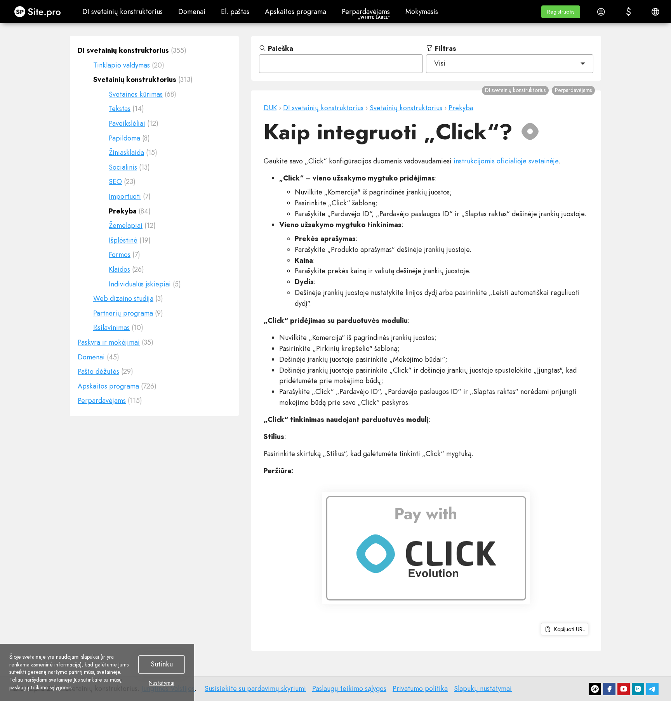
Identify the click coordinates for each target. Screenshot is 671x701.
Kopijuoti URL (568, 629)
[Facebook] (609, 689)
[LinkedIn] (638, 689)
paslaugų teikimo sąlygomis (40, 687)
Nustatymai (161, 683)
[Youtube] (623, 689)
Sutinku (162, 664)
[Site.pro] (595, 689)
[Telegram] (652, 689)
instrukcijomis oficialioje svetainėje (506, 161)
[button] (560, 11)
